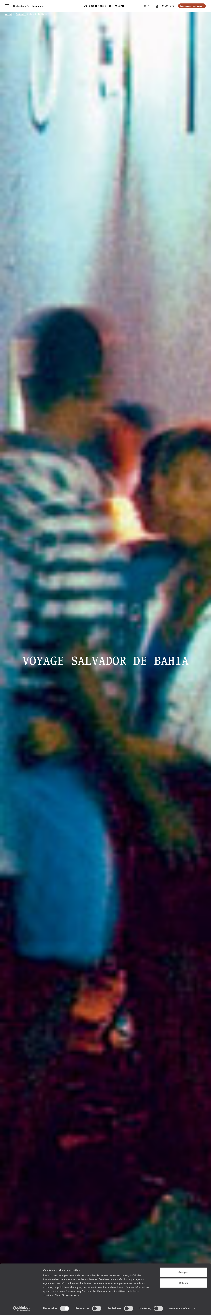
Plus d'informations (67, 1295)
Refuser (183, 1283)
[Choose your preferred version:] (146, 5)
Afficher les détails (180, 1308)
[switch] (96, 1308)
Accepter (183, 1272)
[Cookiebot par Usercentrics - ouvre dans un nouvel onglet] (21, 1308)
